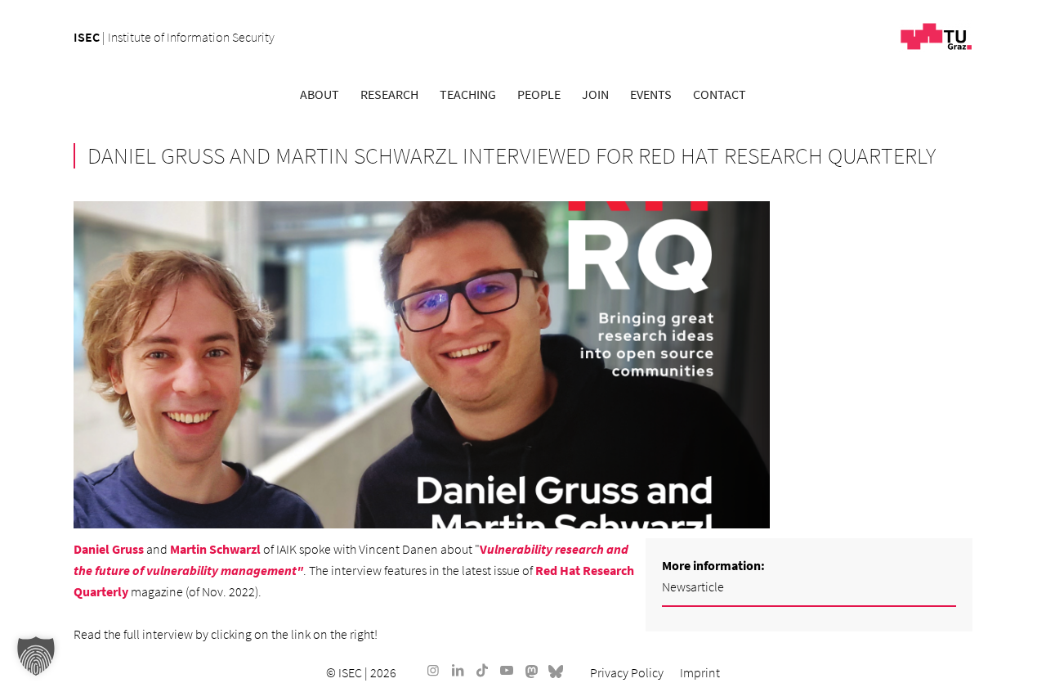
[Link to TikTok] (482, 670)
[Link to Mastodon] (531, 670)
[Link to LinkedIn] (457, 670)
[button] (36, 656)
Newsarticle (693, 586)
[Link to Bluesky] (555, 670)
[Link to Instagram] (433, 670)
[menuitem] (319, 94)
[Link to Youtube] (506, 670)
